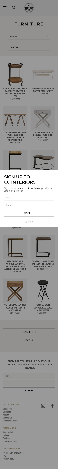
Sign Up (29, 213)
